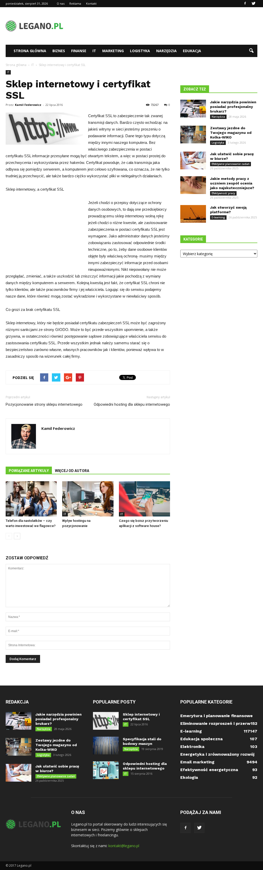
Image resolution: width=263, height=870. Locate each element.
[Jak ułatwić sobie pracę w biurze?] (193, 160)
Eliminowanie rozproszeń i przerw (215, 723)
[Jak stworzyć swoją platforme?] (193, 214)
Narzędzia (166, 50)
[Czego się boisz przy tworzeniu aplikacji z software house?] (144, 498)
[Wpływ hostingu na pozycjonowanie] (87, 498)
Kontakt (91, 3)
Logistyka (140, 50)
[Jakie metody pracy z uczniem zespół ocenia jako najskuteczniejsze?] (193, 185)
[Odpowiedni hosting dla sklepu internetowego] (106, 770)
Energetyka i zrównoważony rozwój (217, 754)
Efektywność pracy (223, 193)
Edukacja (192, 50)
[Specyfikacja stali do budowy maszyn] (106, 745)
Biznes (58, 50)
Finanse (78, 50)
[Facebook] (245, 3)
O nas (60, 3)
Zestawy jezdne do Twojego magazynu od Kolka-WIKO (230, 132)
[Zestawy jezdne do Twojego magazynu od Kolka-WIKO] (193, 134)
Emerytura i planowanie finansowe (216, 715)
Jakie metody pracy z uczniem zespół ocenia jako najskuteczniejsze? (232, 183)
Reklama (75, 3)
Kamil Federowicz (28, 105)
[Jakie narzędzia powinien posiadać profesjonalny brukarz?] (193, 108)
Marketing (113, 50)
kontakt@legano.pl (123, 845)
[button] (251, 51)
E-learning (218, 217)
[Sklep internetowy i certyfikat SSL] (106, 721)
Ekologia (189, 777)
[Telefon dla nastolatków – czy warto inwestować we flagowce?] (31, 498)
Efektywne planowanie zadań (230, 164)
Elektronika (192, 746)
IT (94, 50)
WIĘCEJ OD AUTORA (72, 471)
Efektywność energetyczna (209, 769)
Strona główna (30, 50)
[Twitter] (253, 3)
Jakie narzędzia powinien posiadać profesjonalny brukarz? (233, 106)
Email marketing (197, 762)
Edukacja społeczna (201, 738)
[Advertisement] (164, 26)
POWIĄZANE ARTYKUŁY (29, 471)
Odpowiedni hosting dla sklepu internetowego (132, 404)
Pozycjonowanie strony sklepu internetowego (44, 404)
